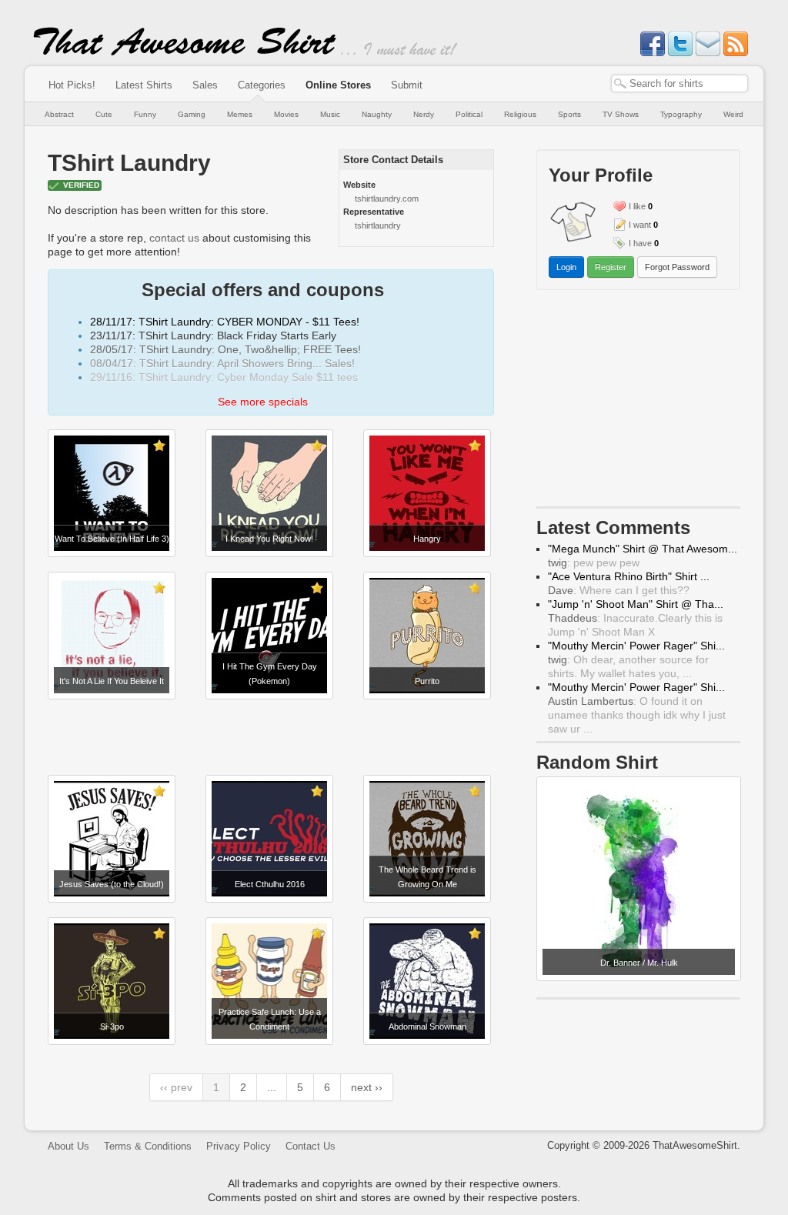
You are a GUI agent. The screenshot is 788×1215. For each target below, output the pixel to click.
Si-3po (112, 1026)
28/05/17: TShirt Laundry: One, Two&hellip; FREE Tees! (225, 349)
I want (640, 224)
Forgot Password (677, 267)
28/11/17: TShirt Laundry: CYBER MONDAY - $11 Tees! (224, 321)
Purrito (427, 681)
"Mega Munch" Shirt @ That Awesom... (642, 548)
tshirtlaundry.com (387, 198)
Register (610, 267)
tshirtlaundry (378, 225)
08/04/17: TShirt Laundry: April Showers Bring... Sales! (222, 363)
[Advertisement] (271, 737)
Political (469, 114)
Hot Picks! (71, 85)
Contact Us (310, 1146)
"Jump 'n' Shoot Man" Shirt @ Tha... (635, 604)
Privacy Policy (238, 1146)
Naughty (377, 114)
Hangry (427, 538)
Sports (569, 114)
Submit (406, 85)
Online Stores (338, 85)
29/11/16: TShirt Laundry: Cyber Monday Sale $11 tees (224, 377)
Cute (103, 114)
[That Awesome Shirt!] (184, 52)
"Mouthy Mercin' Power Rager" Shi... (636, 645)
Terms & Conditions (148, 1146)
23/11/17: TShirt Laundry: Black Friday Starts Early (213, 335)
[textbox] (679, 83)
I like (637, 206)
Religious (520, 114)
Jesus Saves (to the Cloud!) (111, 884)
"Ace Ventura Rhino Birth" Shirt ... (629, 576)
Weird (733, 114)
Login (566, 267)
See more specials (263, 402)
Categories (261, 85)
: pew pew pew (593, 562)
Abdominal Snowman (427, 1026)
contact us (174, 238)
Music (330, 114)
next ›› (366, 1087)
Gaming (191, 114)
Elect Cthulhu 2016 (270, 884)
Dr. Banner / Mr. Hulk (639, 962)
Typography (681, 114)
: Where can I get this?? (619, 590)
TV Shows (621, 114)
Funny (145, 114)
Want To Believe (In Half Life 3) (112, 538)
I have (640, 243)
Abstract (59, 114)
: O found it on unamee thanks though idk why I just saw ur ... (637, 715)
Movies (286, 114)
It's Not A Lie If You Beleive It (111, 681)
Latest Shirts (143, 85)
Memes (239, 114)
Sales (205, 85)
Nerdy (423, 114)
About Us (68, 1146)
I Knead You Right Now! (269, 538)
